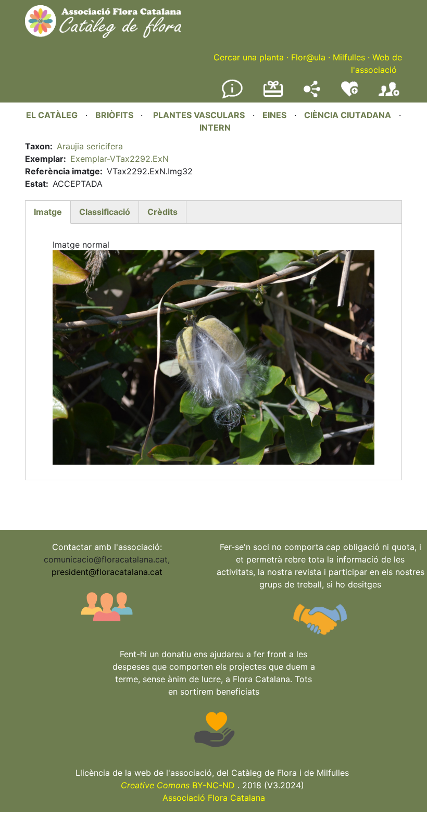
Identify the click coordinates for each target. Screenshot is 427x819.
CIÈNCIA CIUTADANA (347, 115)
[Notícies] (232, 96)
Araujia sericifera (90, 146)
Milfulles (349, 57)
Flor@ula (308, 57)
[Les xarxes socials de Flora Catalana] (312, 94)
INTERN (215, 127)
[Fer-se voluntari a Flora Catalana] (349, 94)
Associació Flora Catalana (213, 797)
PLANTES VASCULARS (199, 115)
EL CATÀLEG (52, 115)
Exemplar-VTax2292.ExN (119, 158)
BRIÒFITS (115, 115)
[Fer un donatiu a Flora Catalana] (273, 95)
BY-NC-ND (178, 785)
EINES (274, 115)
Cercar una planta (249, 57)
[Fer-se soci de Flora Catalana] (389, 96)
